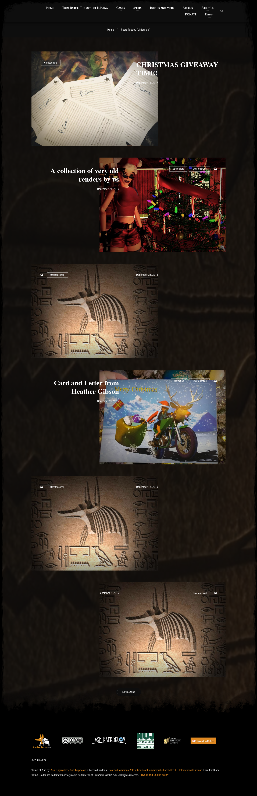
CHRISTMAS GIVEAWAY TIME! (177, 68)
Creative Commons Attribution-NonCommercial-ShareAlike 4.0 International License (155, 770)
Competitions (50, 62)
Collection (179, 381)
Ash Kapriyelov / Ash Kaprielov (68, 770)
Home (110, 29)
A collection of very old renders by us (84, 174)
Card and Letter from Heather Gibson (86, 386)
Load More (128, 691)
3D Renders (178, 168)
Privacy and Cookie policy (154, 775)
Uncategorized (200, 168)
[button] (50, 8)
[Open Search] (222, 11)
